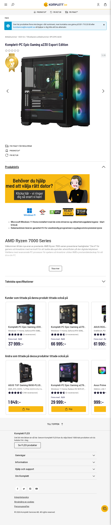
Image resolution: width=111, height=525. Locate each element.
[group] (55, 90)
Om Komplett (22, 476)
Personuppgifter (21, 506)
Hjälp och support (24, 469)
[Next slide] (103, 91)
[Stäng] (104, 24)
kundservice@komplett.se (24, 27)
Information (21, 462)
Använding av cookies (24, 502)
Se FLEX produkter (27, 445)
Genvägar (20, 455)
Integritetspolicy (21, 497)
